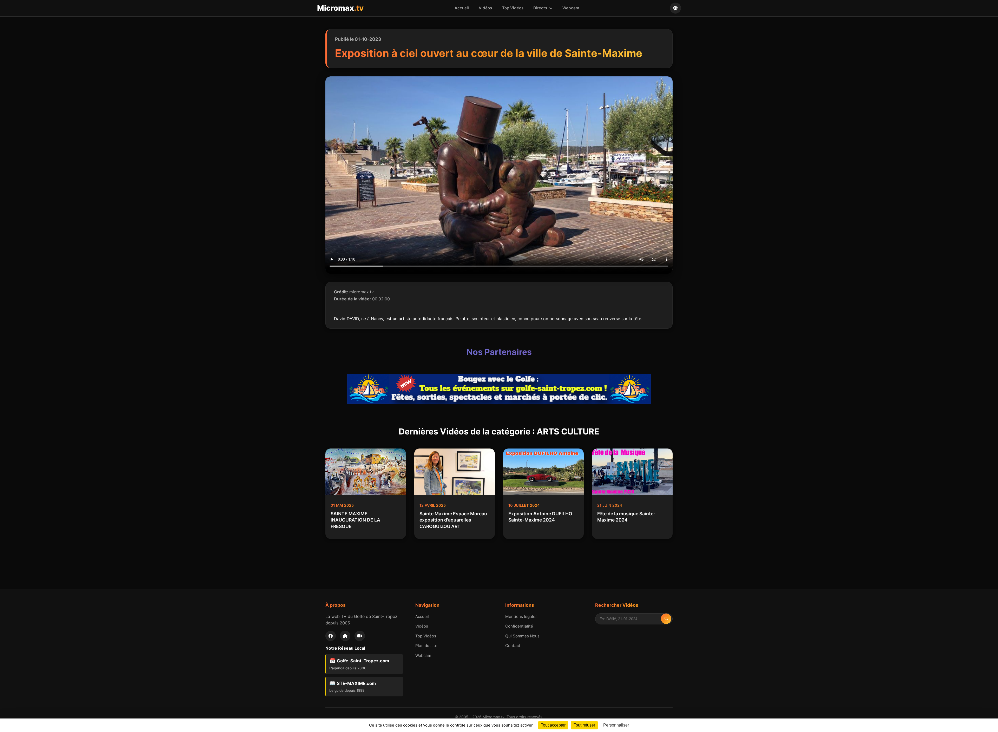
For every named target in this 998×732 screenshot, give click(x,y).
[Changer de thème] (675, 8)
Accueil (462, 7)
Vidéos (485, 7)
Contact (512, 645)
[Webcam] (359, 636)
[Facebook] (330, 636)
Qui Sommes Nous (522, 636)
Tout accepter (553, 725)
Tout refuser (584, 725)
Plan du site (426, 645)
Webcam (570, 7)
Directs (540, 7)
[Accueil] (345, 636)
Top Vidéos (512, 7)
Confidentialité (519, 626)
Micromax (340, 7)
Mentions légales (521, 616)
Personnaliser (616, 725)
